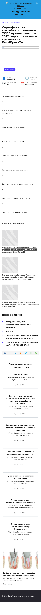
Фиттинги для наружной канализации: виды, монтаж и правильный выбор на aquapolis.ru (20, 400)
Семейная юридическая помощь (20, 11)
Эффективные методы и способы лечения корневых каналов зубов (19, 574)
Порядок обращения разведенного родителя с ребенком (17, 324)
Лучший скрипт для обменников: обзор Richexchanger (20, 526)
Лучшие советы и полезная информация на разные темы (20, 453)
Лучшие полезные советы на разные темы (20, 477)
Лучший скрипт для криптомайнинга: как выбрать (20, 501)
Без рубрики (9, 69)
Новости (9, 331)
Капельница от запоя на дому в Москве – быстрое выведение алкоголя (21, 427)
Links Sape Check (20, 374)
